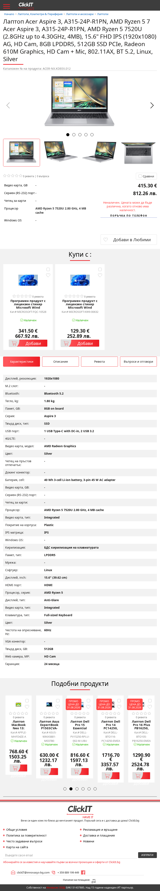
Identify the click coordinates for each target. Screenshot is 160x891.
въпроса (43, 176)
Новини (88, 841)
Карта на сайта (17, 847)
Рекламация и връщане (100, 830)
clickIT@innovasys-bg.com (33, 872)
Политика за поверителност (26, 835)
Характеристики (21, 361)
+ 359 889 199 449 (68, 872)
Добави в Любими (132, 239)
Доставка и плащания (99, 835)
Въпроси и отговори (138, 361)
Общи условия (16, 830)
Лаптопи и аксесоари (80, 14)
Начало (9, 14)
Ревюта (99, 361)
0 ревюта (28, 176)
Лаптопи (102, 14)
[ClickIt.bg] (26, 6)
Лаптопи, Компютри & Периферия (40, 14)
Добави (33, 343)
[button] (152, 105)
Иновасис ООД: (55, 887)
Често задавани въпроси (24, 841)
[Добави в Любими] (48, 275)
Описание (60, 361)
